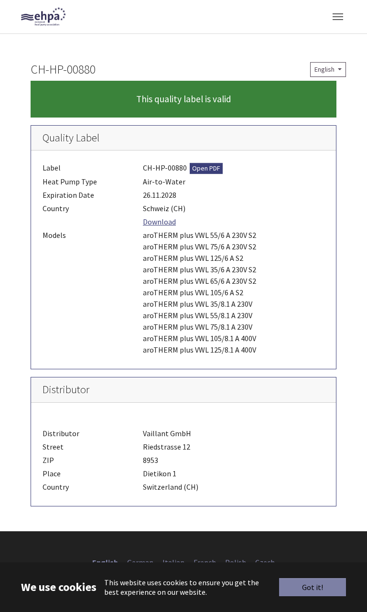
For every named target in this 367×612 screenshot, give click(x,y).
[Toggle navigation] (338, 17)
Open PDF (206, 168)
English (325, 69)
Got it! (312, 587)
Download (159, 221)
